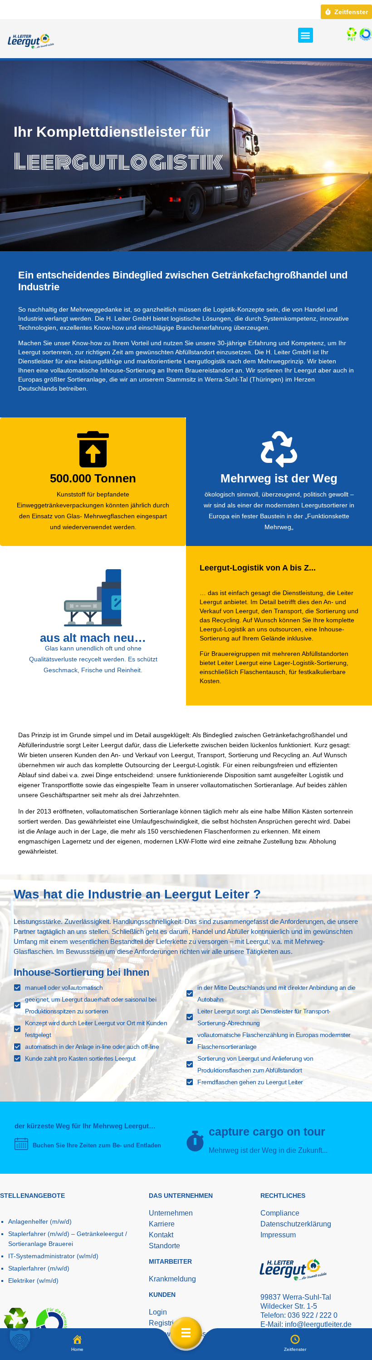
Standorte (164, 1246)
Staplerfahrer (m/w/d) (38, 1268)
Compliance (279, 1213)
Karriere (162, 1224)
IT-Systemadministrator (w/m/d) (53, 1256)
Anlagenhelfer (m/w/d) (40, 1221)
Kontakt (161, 1235)
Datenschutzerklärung (295, 1224)
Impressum (278, 1235)
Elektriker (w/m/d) (33, 1280)
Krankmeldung (172, 1279)
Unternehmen (171, 1213)
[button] (305, 35)
